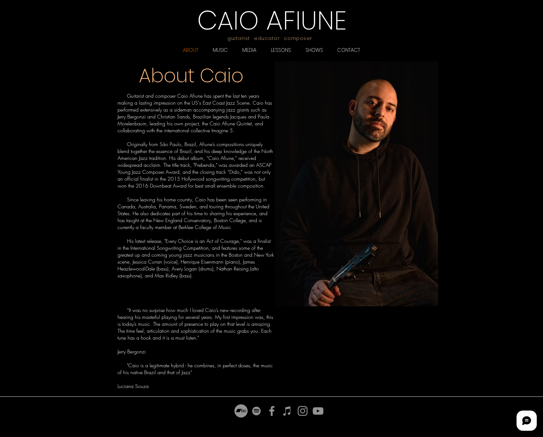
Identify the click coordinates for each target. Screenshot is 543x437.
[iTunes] (287, 411)
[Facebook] (271, 411)
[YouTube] (318, 411)
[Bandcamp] (241, 411)
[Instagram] (302, 411)
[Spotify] (256, 411)
